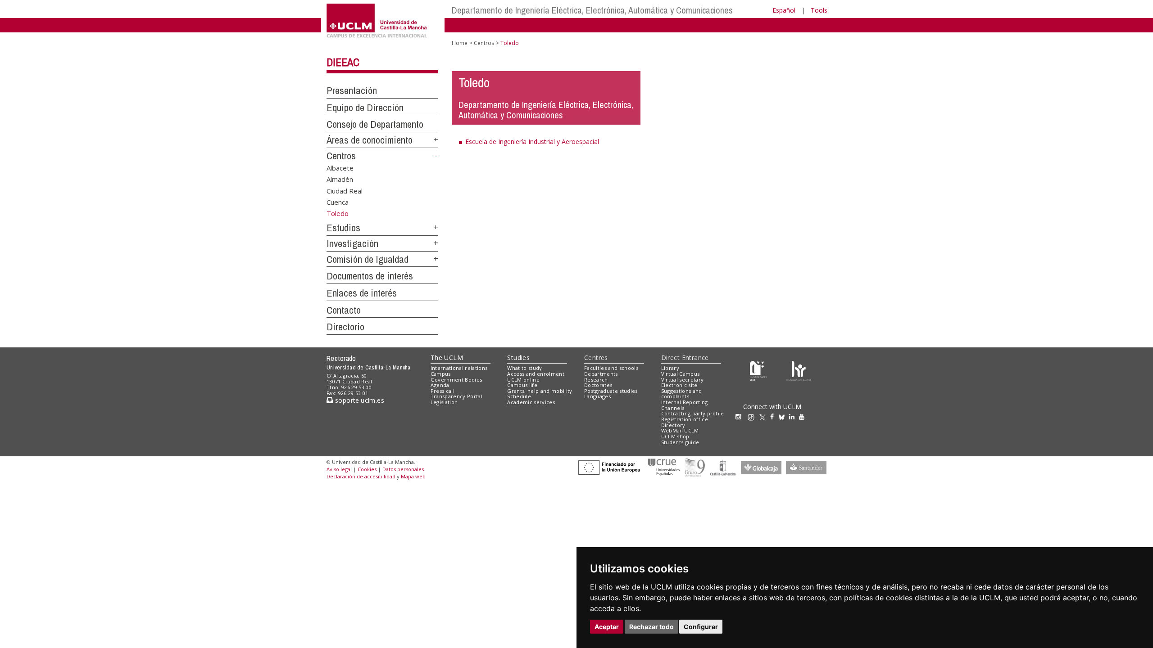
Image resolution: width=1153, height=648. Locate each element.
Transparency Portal (456, 396)
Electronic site (679, 385)
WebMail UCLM (680, 430)
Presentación (352, 90)
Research (596, 379)
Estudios (343, 227)
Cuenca (338, 202)
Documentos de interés (370, 276)
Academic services (531, 402)
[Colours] (798, 370)
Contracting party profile (692, 413)
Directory (673, 425)
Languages (597, 396)
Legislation (444, 402)
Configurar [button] (701, 626)
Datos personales (403, 469)
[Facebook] (774, 416)
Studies (518, 357)
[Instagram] (740, 416)
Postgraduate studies (611, 390)
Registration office (684, 419)
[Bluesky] (784, 416)
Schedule (519, 396)
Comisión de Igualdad (368, 259)
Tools (819, 10)
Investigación (352, 243)
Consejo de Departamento (375, 124)
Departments (601, 373)
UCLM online (523, 379)
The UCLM (447, 357)
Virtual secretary (682, 379)
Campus (441, 373)
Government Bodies (456, 379)
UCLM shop (675, 436)
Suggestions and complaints (681, 393)
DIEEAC (343, 62)
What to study (524, 367)
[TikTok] (753, 416)
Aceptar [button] (607, 626)
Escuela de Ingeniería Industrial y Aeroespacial (532, 141)
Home (460, 43)
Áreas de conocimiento (370, 140)
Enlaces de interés (362, 293)
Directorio (345, 326)
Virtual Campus (680, 373)
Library (670, 367)
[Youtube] (804, 416)
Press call (442, 390)
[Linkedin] (791, 416)
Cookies (367, 469)
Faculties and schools (611, 367)
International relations (459, 367)
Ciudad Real (345, 190)
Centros (341, 155)
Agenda (440, 385)
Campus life (522, 385)
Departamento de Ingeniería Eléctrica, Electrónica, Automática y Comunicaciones (592, 10)
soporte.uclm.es (358, 400)
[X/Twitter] (764, 416)
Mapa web (413, 476)
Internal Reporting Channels (684, 405)
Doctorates (598, 385)
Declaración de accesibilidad (361, 476)
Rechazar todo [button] (651, 626)
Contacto (344, 310)
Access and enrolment (535, 373)
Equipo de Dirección (365, 107)
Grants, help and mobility (539, 390)
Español (783, 10)
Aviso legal (339, 469)
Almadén (340, 179)
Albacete (340, 167)
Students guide (680, 442)
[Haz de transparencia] (758, 370)
